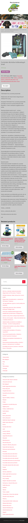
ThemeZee (21, 520)
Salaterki (5, 469)
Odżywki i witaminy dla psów (9, 444)
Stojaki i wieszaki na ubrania (9, 480)
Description (6, 86)
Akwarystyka (6, 357)
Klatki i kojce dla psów (8, 422)
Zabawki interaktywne (8, 507)
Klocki (4, 424)
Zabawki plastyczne (7, 510)
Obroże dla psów (7, 442)
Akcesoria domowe (7, 381)
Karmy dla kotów (7, 415)
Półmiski (5, 451)
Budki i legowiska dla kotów (9, 386)
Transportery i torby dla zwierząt (10, 494)
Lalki (4, 429)
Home (2, 29)
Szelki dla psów (6, 485)
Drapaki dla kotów (7, 390)
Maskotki (5, 438)
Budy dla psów (6, 388)
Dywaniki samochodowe (8, 393)
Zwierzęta (5, 370)
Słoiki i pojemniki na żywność (9, 474)
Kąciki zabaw (6, 411)
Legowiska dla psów (7, 435)
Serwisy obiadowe (7, 471)
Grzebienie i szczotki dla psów (10, 404)
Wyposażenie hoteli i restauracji (10, 501)
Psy (3, 364)
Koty (4, 361)
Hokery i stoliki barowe (8, 408)
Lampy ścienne (6, 431)
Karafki (4, 413)
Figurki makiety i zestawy (9, 397)
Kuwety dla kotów (7, 426)
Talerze (4, 489)
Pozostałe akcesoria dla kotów (11, 29)
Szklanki (4, 487)
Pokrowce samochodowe (9, 449)
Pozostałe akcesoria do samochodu (11, 460)
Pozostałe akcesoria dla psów (10, 456)
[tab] (6, 85)
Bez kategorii (6, 359)
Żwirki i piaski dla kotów (8, 514)
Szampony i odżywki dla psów (10, 483)
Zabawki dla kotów (7, 503)
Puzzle (4, 467)
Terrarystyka (6, 366)
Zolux (18, 81)
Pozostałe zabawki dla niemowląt (11, 465)
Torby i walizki (6, 492)
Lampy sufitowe (6, 433)
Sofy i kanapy (6, 478)
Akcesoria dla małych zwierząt (10, 379)
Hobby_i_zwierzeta (18, 77)
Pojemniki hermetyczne (8, 447)
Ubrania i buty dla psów (8, 496)
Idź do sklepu (5, 71)
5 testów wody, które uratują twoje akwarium (13, 315)
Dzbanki (4, 395)
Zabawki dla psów (7, 505)
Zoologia (5, 368)
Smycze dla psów (7, 476)
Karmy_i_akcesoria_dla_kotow (8, 79)
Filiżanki (4, 399)
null (17, 79)
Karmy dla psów (6, 417)
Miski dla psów (6, 440)
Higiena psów (6, 406)
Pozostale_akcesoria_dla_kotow (8, 81)
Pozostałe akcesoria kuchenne (10, 462)
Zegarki (4, 512)
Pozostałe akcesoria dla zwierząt (10, 458)
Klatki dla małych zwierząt (9, 420)
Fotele (4, 402)
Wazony (5, 498)
